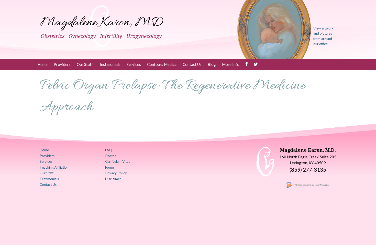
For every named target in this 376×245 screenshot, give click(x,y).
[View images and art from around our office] (274, 29)
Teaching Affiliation (54, 167)
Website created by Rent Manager (311, 184)
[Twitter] (256, 64)
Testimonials (109, 64)
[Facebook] (246, 64)
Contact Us (192, 64)
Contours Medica (161, 64)
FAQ (108, 150)
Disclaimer (113, 179)
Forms (110, 167)
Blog (212, 64)
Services (134, 64)
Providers (62, 64)
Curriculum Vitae (117, 161)
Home (43, 64)
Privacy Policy (116, 173)
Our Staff (85, 64)
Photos (110, 156)
